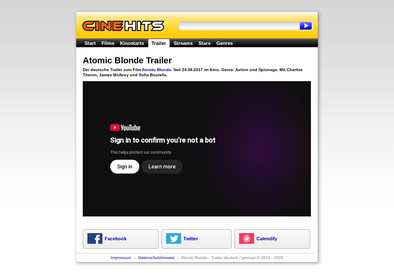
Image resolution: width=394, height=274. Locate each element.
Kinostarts (132, 43)
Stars (204, 43)
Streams (183, 43)
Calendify (266, 238)
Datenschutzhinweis (156, 258)
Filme (108, 43)
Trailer (158, 43)
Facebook (116, 238)
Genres (224, 43)
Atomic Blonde (156, 69)
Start (90, 43)
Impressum (121, 258)
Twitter (190, 238)
